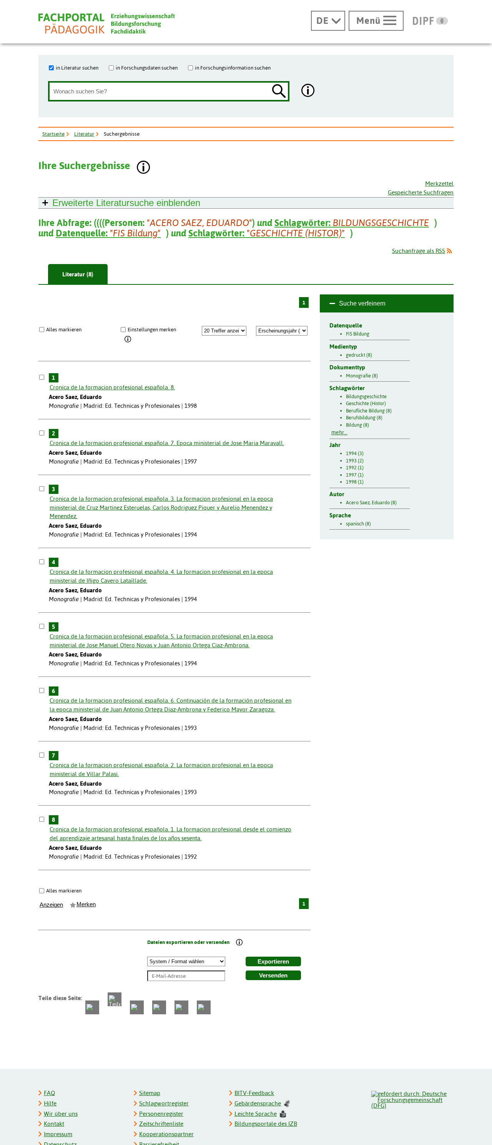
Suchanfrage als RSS (418, 251)
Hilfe (50, 1103)
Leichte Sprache (255, 1113)
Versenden (273, 975)
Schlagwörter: (351, 223)
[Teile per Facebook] (92, 1007)
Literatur (84, 134)
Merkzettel (439, 183)
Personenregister (161, 1113)
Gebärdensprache (257, 1103)
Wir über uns (61, 1113)
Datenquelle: (108, 233)
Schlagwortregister (164, 1103)
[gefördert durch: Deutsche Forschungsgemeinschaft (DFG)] (412, 1099)
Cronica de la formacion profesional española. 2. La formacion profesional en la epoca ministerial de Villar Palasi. (161, 769)
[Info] (128, 339)
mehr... (339, 432)
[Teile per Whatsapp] (137, 1007)
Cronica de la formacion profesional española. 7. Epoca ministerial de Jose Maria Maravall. (167, 443)
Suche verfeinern (362, 303)
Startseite (53, 134)
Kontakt (54, 1123)
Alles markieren (63, 329)
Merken (86, 904)
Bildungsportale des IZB (265, 1123)
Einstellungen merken (152, 329)
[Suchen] (279, 92)
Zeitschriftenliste (161, 1123)
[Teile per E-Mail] (181, 1007)
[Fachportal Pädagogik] (106, 23)
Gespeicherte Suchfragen (421, 192)
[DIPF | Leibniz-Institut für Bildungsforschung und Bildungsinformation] (430, 21)
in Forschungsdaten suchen (147, 68)
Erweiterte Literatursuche (126, 203)
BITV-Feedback (254, 1093)
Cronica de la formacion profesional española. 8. (112, 387)
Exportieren (273, 962)
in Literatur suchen (77, 68)
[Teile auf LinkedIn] (159, 1007)
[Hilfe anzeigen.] (308, 91)
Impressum (58, 1134)
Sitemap (149, 1093)
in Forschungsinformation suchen (233, 68)
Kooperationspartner (166, 1134)
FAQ (49, 1093)
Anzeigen (51, 905)
